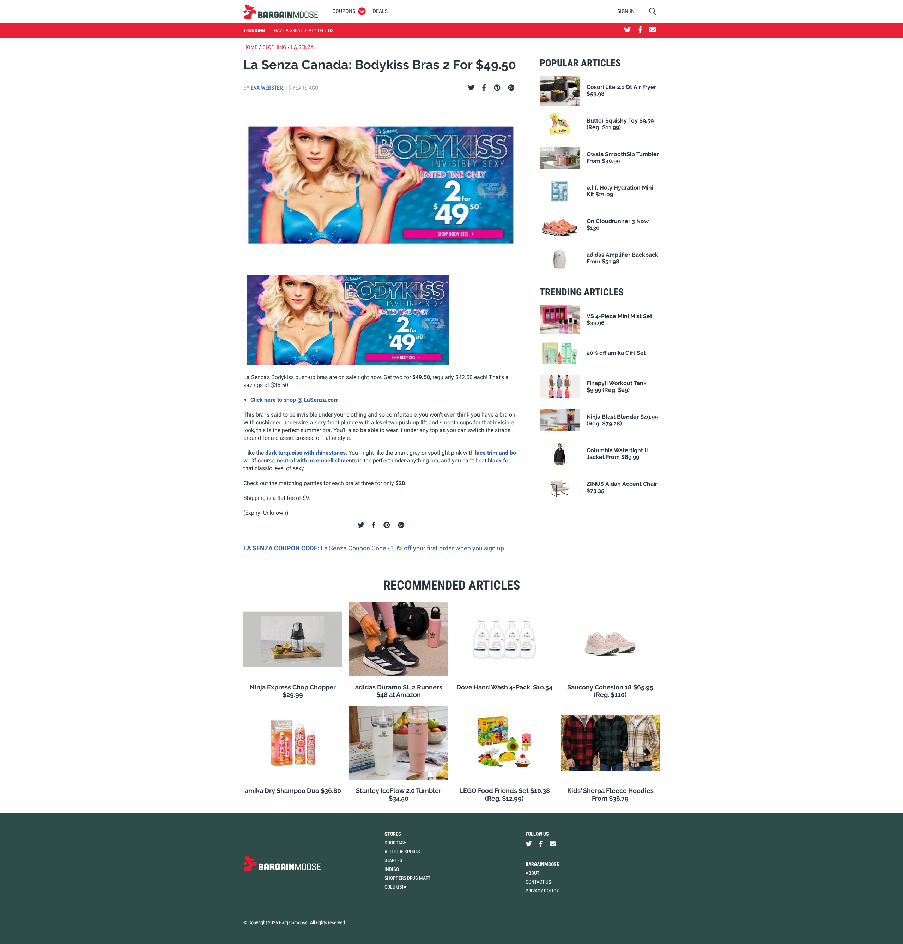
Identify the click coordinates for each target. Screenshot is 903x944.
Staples (393, 860)
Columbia (395, 887)
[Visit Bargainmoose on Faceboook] (640, 30)
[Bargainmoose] (280, 11)
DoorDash (395, 843)
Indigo (391, 869)
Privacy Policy (542, 891)
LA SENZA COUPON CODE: (282, 548)
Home (250, 47)
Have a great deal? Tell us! (304, 30)
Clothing (274, 47)
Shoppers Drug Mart (407, 878)
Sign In (626, 11)
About (532, 873)
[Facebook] (484, 88)
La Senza (302, 47)
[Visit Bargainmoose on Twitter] (627, 30)
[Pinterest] (497, 88)
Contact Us (538, 882)
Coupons (343, 11)
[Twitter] (471, 88)
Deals (380, 11)
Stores (392, 834)
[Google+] (511, 88)
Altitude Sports (402, 851)
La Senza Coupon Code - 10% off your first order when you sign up (412, 548)
